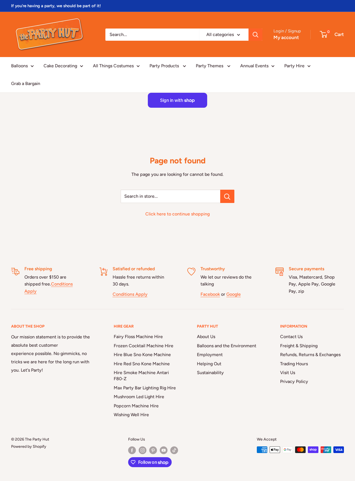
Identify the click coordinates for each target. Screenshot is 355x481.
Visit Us (287, 372)
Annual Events (254, 65)
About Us (206, 336)
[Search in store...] (227, 196)
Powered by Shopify (28, 446)
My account (286, 37)
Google (233, 294)
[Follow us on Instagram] (142, 450)
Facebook (210, 294)
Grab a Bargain (25, 83)
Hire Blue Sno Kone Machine (142, 354)
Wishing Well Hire (131, 414)
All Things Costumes (113, 65)
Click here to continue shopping (177, 214)
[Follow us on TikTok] (174, 450)
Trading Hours (294, 363)
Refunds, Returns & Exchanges (310, 354)
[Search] (255, 35)
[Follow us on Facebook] (132, 450)
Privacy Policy (294, 381)
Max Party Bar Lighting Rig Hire (145, 387)
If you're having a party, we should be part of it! (56, 5)
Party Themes (210, 65)
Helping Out (209, 363)
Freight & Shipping (299, 345)
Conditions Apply (130, 294)
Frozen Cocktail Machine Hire (143, 345)
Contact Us (291, 336)
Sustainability (210, 372)
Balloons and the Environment (226, 345)
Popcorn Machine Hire (136, 405)
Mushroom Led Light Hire (139, 396)
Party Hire (294, 65)
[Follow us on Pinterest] (153, 450)
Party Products (164, 65)
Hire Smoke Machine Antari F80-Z (141, 375)
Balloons (19, 65)
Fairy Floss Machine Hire (138, 336)
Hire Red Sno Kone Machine (142, 363)
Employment (210, 354)
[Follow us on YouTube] (164, 450)
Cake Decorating (60, 65)
